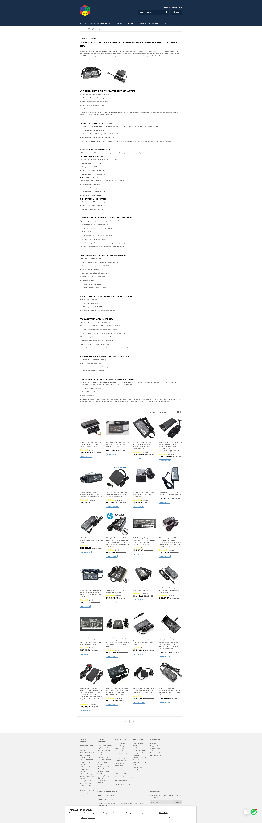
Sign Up (178, 802)
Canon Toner (137, 770)
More (165, 23)
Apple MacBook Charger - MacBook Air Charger (103, 750)
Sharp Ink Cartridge (139, 760)
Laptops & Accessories (99, 23)
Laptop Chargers (120, 746)
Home (82, 23)
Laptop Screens (120, 758)
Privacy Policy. (163, 813)
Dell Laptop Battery (86, 759)
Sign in (166, 7)
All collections (119, 763)
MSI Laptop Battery (86, 781)
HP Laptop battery (86, 767)
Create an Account (176, 7)
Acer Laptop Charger (104, 745)
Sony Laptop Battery (87, 790)
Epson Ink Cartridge (139, 757)
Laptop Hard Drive (121, 753)
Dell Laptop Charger (104, 757)
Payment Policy (155, 755)
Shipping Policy (155, 746)
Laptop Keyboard (121, 756)
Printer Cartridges (121, 751)
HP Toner (136, 765)
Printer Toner (119, 748)
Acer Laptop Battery (86, 745)
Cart (178, 12)
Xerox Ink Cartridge (139, 762)
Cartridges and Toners (148, 23)
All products (119, 765)
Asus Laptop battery (87, 752)
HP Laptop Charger (104, 759)
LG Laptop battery (86, 774)
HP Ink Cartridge (138, 748)
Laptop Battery (120, 743)
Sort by (152, 412)
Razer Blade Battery (86, 783)
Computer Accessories (123, 23)
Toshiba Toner (137, 767)
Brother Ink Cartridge (140, 750)
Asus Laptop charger (104, 755)
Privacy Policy (154, 743)
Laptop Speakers (120, 761)
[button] (84, 450)
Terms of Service (155, 753)
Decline (171, 818)
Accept (130, 818)
